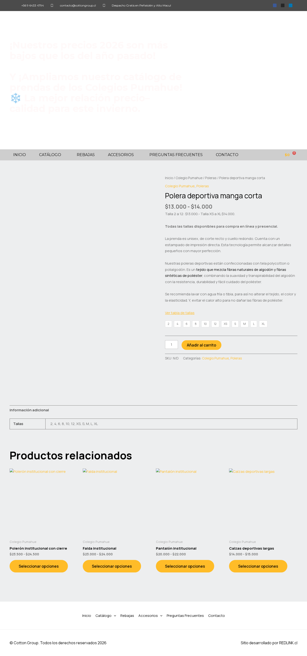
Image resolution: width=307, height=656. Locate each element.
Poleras (211, 178)
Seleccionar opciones (39, 566)
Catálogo (50, 154)
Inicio (19, 154)
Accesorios (121, 154)
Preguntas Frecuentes (176, 154)
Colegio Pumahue (189, 178)
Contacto (227, 154)
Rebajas (86, 154)
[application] (114, 616)
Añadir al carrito (201, 345)
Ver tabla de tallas (180, 312)
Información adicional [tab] (29, 410)
